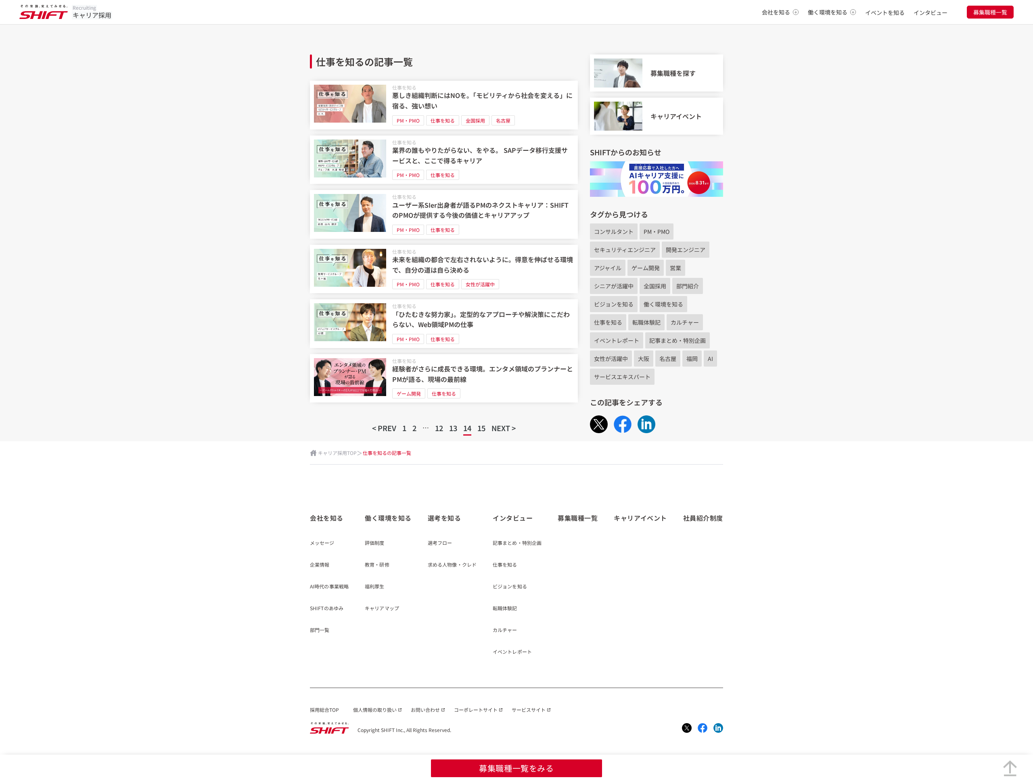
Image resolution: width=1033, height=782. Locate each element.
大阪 (643, 359)
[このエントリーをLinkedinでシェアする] (646, 424)
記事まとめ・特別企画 (677, 340)
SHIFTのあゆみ (326, 608)
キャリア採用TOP (337, 452)
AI (710, 359)
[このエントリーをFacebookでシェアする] (623, 424)
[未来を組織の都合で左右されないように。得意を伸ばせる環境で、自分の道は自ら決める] (444, 269)
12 (439, 428)
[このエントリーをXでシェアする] (599, 424)
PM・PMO (408, 120)
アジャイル (607, 268)
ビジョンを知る (614, 304)
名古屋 (503, 120)
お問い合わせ (425, 709)
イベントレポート (616, 340)
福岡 (692, 359)
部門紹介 (687, 286)
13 (453, 428)
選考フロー (440, 543)
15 (481, 428)
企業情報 (319, 565)
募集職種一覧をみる (516, 768)
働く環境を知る (827, 12)
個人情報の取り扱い (375, 709)
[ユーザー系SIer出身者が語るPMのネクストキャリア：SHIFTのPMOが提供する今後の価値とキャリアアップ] (444, 214)
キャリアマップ (382, 608)
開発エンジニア (685, 250)
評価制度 (374, 543)
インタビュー (930, 12)
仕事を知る (404, 87)
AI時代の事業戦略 (329, 587)
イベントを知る (885, 12)
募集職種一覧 (990, 12)
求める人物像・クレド (452, 565)
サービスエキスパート (622, 377)
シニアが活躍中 (614, 286)
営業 (675, 268)
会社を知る (776, 12)
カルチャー (685, 322)
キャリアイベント (640, 518)
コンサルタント (614, 231)
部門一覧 (319, 630)
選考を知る (444, 518)
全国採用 (475, 120)
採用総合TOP (324, 709)
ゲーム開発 (409, 393)
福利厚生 (374, 587)
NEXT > (503, 428)
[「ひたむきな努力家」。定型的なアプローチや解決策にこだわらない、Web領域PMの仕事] (444, 323)
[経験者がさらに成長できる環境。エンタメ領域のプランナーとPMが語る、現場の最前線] (444, 378)
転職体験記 (646, 322)
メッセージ (322, 543)
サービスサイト (529, 709)
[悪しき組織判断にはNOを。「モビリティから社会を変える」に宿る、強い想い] (444, 105)
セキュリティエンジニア (625, 250)
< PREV (384, 428)
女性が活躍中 (480, 284)
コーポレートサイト (476, 709)
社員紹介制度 (703, 518)
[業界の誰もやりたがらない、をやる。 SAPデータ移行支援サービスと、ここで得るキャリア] (444, 160)
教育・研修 (377, 565)
